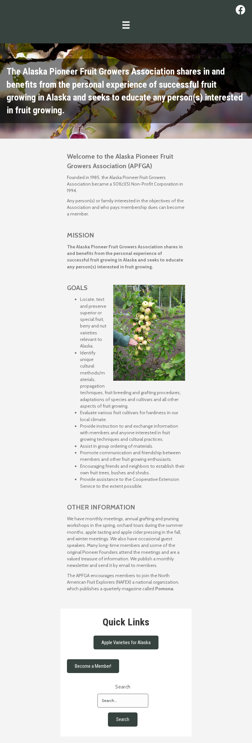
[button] (122, 719)
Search (122, 687)
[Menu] (126, 25)
